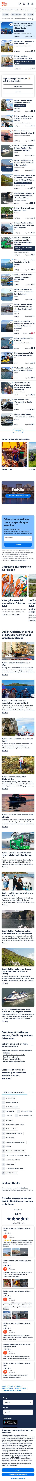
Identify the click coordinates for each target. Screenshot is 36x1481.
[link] (18, 30)
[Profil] (32, 4)
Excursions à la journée (10, 1057)
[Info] (32, 18)
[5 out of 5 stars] (18, 1233)
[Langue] (28, 3)
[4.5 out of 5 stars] (18, 1218)
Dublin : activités (7, 1388)
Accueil (4, 1386)
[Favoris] (20, 4)
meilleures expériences (18, 1190)
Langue (5, 1398)
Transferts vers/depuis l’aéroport (14, 1061)
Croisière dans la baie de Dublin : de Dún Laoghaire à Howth (17, 1345)
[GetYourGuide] (4, 4)
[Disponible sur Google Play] (10, 1422)
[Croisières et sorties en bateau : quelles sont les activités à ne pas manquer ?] (32, 1074)
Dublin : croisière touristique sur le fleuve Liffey (16, 1229)
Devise (5, 1408)
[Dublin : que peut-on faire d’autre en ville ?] (32, 1045)
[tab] (13, 1092)
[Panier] (24, 4)
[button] (18, 30)
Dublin (23, 1188)
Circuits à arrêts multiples (11, 1059)
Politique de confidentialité (18, 560)
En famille (6, 1053)
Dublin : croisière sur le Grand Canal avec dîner (17, 1262)
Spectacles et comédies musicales (14, 1055)
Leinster (18, 1386)
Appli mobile (7, 1418)
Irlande (11, 1386)
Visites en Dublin (20, 1388)
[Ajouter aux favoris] (11, 24)
